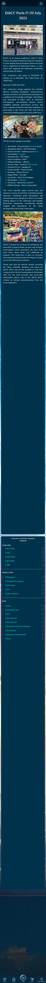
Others (8, 638)
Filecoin (33, 146)
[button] (41, 3)
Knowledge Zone (12, 610)
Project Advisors (11, 593)
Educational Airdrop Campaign (17, 626)
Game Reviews (11, 622)
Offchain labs (32, 164)
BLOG (4, 601)
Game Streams (11, 618)
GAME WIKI (6, 545)
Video (7, 614)
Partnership (10, 585)
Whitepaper (10, 577)
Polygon (22, 154)
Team (7, 589)
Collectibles (10, 561)
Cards (7, 553)
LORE (7, 565)
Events (8, 606)
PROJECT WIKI (7, 572)
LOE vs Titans (10, 630)
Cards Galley (10, 557)
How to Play (10, 548)
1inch (36, 151)
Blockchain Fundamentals (15, 634)
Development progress (14, 581)
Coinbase (22, 180)
